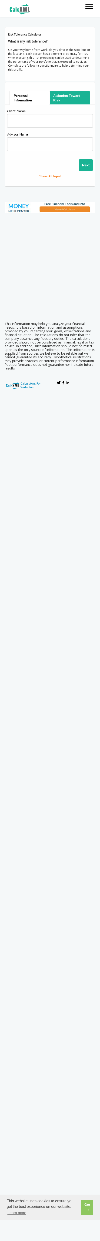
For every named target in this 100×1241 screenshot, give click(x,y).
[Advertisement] (50, 266)
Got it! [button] (87, 1207)
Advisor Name (18, 134)
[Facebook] (63, 382)
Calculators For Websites (30, 385)
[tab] (29, 98)
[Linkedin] (68, 382)
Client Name (16, 111)
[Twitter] (58, 382)
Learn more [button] (16, 1213)
